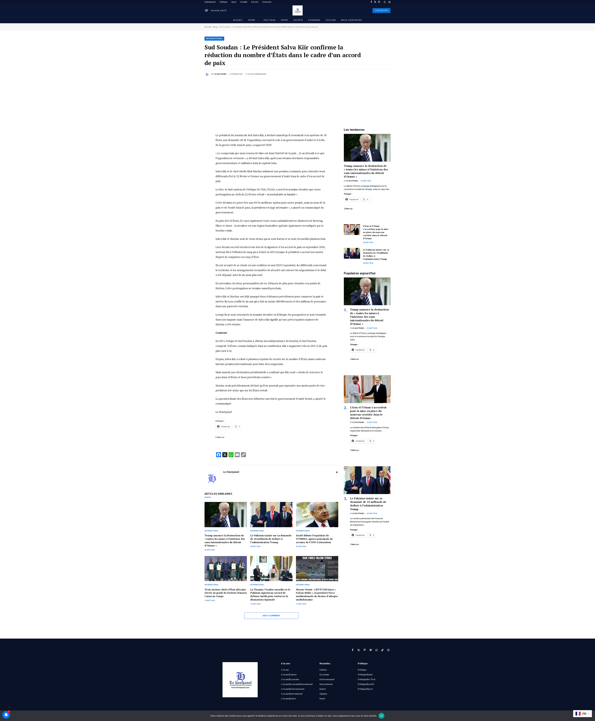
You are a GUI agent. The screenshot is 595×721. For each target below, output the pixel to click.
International (210, 2)
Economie (266, 2)
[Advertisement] (297, 100)
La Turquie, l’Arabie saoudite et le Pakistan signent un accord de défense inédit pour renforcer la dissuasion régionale (270, 594)
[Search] (389, 2)
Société (243, 2)
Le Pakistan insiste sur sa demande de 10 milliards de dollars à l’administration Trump (270, 539)
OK (381, 715)
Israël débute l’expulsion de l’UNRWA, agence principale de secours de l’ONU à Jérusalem (314, 539)
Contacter (381, 10)
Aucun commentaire (257, 74)
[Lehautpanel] (298, 10)
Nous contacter (351, 20)
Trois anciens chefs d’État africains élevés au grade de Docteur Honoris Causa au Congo (226, 593)
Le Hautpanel (220, 74)
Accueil (238, 20)
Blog (215, 27)
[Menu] (206, 10)
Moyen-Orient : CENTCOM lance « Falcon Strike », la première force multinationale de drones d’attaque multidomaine (317, 594)
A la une (254, 2)
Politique (223, 2)
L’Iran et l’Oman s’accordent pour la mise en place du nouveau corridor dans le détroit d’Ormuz (375, 232)
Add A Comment (271, 615)
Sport (233, 2)
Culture (331, 20)
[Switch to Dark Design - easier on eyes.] (384, 2)
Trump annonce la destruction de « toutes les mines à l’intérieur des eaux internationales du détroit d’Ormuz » (225, 540)
